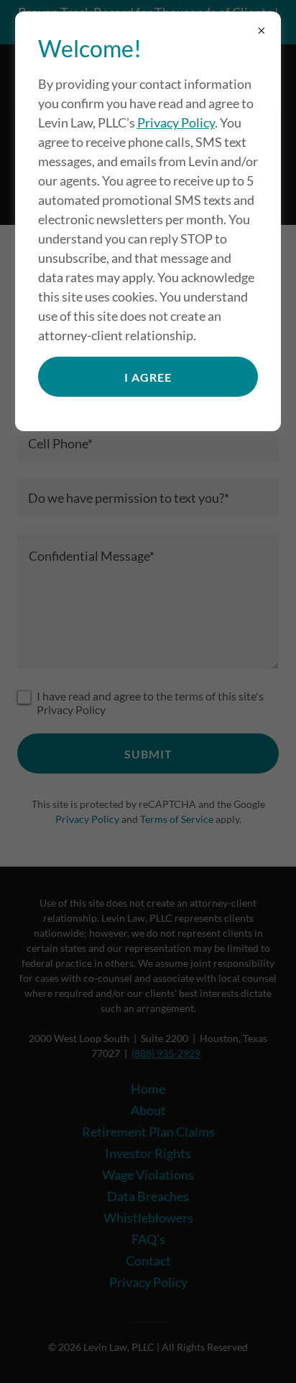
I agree (148, 377)
